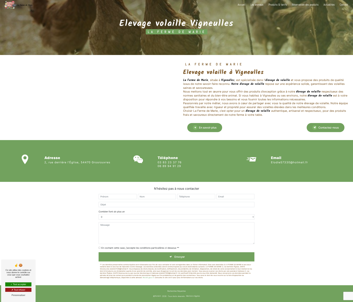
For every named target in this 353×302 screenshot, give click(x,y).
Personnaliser (18, 295)
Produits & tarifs (277, 4)
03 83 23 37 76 (170, 162)
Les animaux (257, 4)
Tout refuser (19, 290)
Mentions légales (193, 296)
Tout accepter (19, 284)
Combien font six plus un (112, 211)
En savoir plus (207, 127)
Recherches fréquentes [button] (176, 291)
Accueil (241, 4)
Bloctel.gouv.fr (148, 277)
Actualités (329, 4)
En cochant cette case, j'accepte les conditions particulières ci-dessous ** (140, 247)
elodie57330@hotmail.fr (289, 162)
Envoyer (179, 256)
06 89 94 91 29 (169, 166)
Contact (344, 4)
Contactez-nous (328, 127)
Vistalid (158, 296)
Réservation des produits (305, 4)
